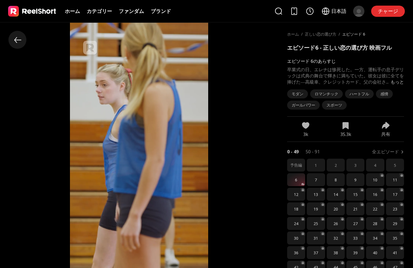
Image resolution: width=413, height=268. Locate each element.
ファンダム (131, 11)
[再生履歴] (309, 11)
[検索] (278, 11)
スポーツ (334, 105)
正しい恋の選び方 (320, 34)
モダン (297, 93)
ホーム (72, 11)
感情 (384, 93)
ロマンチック (326, 93)
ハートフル (359, 93)
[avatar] (358, 11)
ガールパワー (303, 105)
